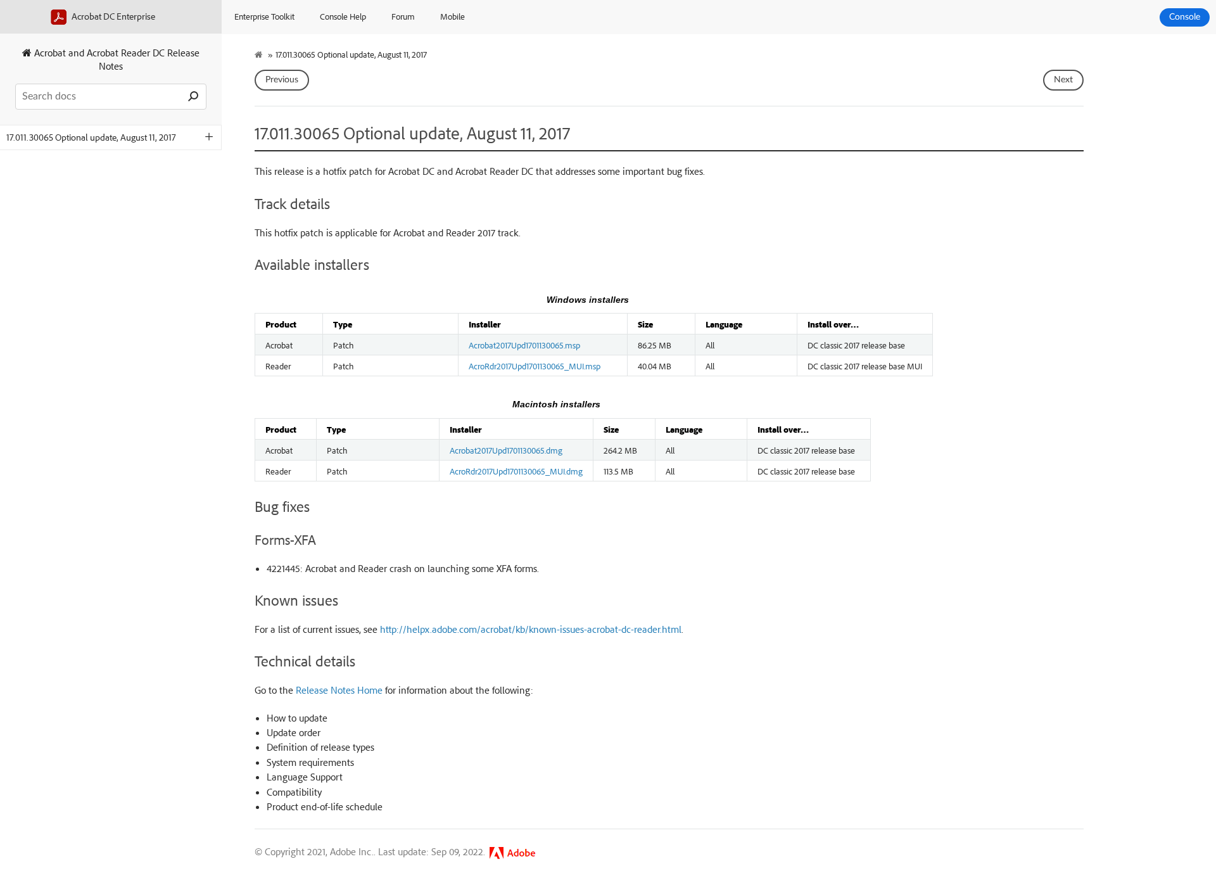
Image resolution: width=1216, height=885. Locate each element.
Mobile (452, 16)
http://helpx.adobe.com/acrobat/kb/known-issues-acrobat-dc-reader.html (530, 629)
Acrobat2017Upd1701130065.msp (524, 344)
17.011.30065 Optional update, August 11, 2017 (91, 137)
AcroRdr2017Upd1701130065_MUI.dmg (516, 470)
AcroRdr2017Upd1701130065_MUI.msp (534, 365)
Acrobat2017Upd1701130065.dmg (506, 449)
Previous (281, 79)
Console (1184, 17)
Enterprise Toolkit (264, 16)
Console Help (343, 16)
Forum (403, 16)
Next (1063, 79)
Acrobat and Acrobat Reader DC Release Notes (116, 59)
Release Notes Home (339, 690)
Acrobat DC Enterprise (112, 16)
